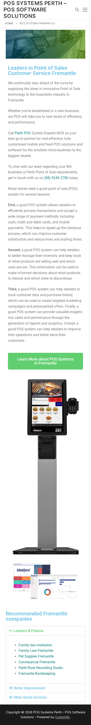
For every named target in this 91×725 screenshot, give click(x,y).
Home (9, 23)
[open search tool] (77, 10)
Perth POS (23, 133)
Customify (62, 717)
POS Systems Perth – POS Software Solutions (35, 9)
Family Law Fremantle (36, 650)
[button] (45, 630)
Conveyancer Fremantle (37, 662)
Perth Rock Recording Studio (41, 668)
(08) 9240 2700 (56, 178)
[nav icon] (85, 9)
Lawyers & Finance (28, 631)
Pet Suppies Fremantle (36, 656)
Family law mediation (35, 645)
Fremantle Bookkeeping (37, 673)
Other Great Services (30, 697)
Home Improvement (29, 688)
